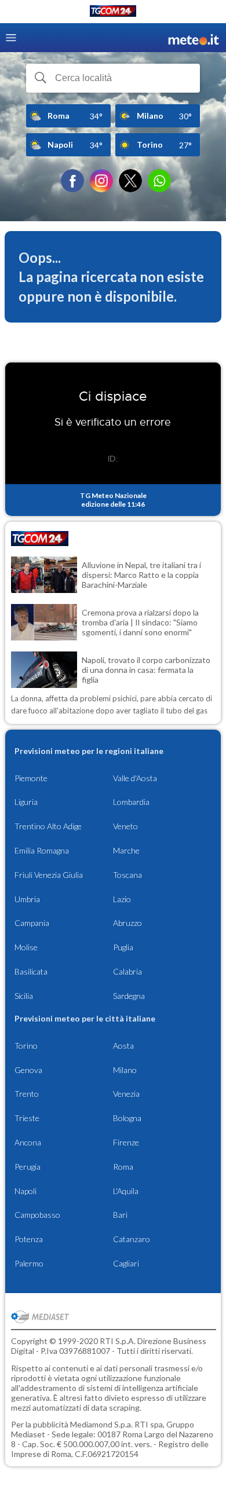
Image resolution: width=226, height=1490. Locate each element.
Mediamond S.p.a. (101, 1424)
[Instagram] (101, 180)
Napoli (25, 1191)
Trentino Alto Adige (48, 826)
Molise (26, 947)
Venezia (126, 1094)
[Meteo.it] (193, 38)
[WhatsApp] (159, 180)
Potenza (28, 1239)
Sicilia (23, 996)
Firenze (126, 1142)
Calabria (127, 971)
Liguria (26, 802)
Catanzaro (131, 1239)
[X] (130, 180)
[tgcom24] (113, 13)
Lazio (122, 899)
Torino (26, 1045)
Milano (125, 1070)
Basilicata (31, 971)
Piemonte (31, 778)
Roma (123, 1167)
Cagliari (126, 1263)
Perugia (27, 1167)
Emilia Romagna (41, 850)
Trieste (26, 1118)
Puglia (123, 947)
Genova (28, 1070)
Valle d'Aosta (135, 778)
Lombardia (131, 802)
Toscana (127, 875)
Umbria (27, 899)
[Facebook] (72, 180)
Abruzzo (127, 923)
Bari (120, 1215)
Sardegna (129, 996)
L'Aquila (125, 1191)
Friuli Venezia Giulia (48, 875)
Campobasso (37, 1215)
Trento (26, 1094)
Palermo (28, 1263)
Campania (31, 923)
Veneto (125, 826)
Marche (126, 850)
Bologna (127, 1118)
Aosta (123, 1045)
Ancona (27, 1142)
